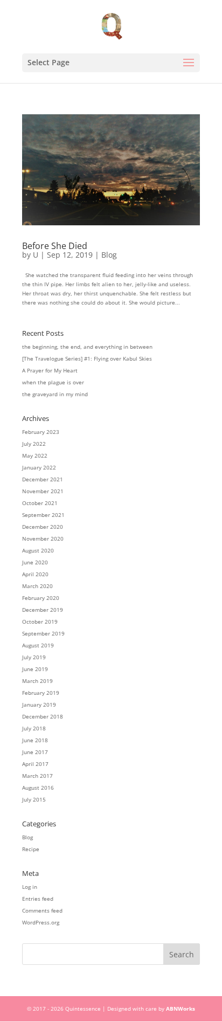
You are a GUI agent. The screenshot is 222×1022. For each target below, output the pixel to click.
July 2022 (34, 443)
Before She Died (54, 246)
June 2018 (35, 740)
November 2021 (43, 491)
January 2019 (39, 704)
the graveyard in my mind (55, 394)
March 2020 (37, 586)
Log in (29, 886)
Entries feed (37, 898)
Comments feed (42, 910)
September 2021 (43, 515)
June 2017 (35, 752)
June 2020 (35, 562)
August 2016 (38, 787)
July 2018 (34, 728)
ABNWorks (180, 1008)
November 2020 (43, 538)
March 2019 (37, 681)
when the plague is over (53, 382)
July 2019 (34, 657)
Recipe (30, 849)
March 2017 (37, 775)
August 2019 (38, 645)
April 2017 (35, 764)
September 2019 (43, 633)
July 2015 (34, 799)
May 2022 (34, 455)
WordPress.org (40, 922)
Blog (109, 255)
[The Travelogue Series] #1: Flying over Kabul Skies (87, 358)
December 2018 (42, 716)
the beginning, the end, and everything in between (87, 346)
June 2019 (35, 669)
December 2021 (42, 479)
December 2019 (42, 609)
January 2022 (39, 467)
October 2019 (40, 621)
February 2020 (40, 598)
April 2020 (35, 574)
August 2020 (38, 550)
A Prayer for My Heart (50, 370)
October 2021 (40, 503)
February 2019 (40, 692)
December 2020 (42, 526)
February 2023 (40, 432)
